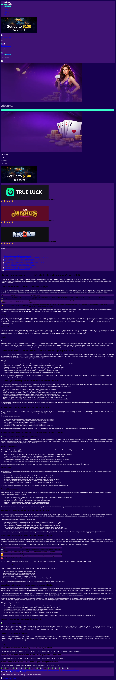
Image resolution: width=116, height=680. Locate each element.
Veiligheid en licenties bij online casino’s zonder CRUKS (20, 267)
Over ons (44, 670)
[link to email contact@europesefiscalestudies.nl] (2, 62)
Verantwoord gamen (53, 670)
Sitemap (76, 670)
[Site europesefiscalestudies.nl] (10, 4)
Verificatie (7, 12)
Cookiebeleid (38, 670)
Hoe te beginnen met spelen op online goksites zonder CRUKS (22, 259)
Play (2, 203)
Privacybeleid (30, 670)
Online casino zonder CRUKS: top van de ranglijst (18, 256)
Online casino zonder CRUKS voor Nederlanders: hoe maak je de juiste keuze (26, 257)
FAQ (5, 270)
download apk (9, 678)
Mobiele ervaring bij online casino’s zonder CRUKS (19, 264)
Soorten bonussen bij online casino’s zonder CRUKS (19, 261)
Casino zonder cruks (6, 670)
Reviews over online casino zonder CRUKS (17, 269)
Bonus (6, 14)
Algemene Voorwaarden (67, 670)
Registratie (8, 6)
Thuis (6, 9)
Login (2, 6)
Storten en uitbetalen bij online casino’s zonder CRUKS (20, 265)
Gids (5, 11)
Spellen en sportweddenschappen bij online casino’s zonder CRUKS (24, 262)
